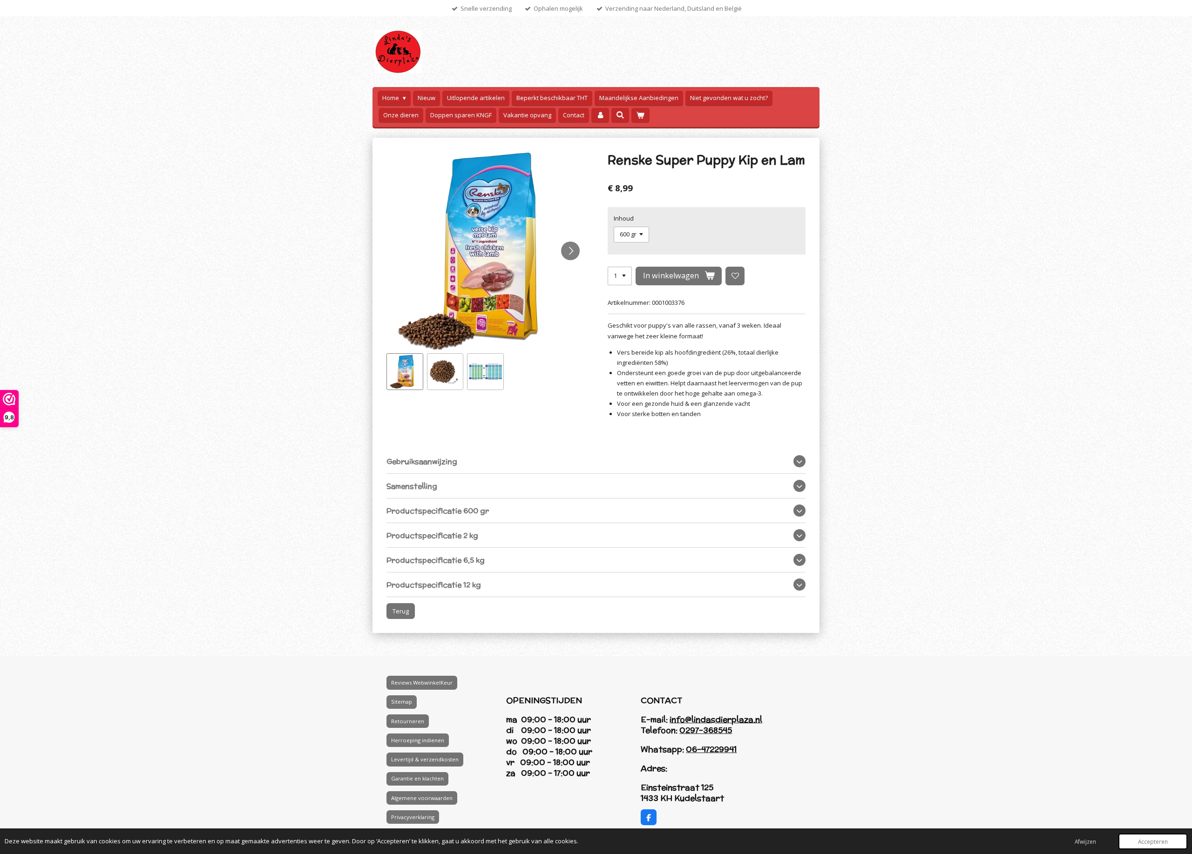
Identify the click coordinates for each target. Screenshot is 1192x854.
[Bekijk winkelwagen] (640, 115)
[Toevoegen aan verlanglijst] (735, 276)
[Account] (600, 115)
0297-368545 (705, 730)
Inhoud (624, 218)
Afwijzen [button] (1085, 841)
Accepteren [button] (1153, 841)
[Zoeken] (620, 115)
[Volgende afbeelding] (570, 251)
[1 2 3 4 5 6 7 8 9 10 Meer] (620, 276)
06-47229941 (711, 749)
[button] (404, 371)
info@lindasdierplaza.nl (716, 719)
